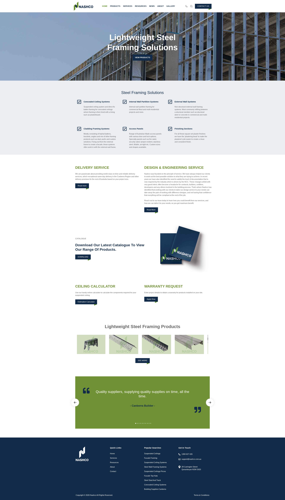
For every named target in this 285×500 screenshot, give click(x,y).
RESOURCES (141, 6)
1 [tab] (135, 423)
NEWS (152, 6)
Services (113, 458)
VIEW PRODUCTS (142, 57)
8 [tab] (147, 423)
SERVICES (127, 6)
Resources (114, 462)
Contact (113, 471)
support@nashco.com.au (191, 459)
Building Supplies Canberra (155, 489)
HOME (104, 6)
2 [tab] (137, 423)
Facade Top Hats (151, 476)
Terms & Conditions (201, 495)
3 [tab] (139, 423)
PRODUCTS (115, 6)
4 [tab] (140, 423)
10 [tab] (151, 423)
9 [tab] (149, 423)
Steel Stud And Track (152, 480)
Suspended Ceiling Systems (155, 462)
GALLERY (170, 6)
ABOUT (160, 6)
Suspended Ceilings (152, 454)
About (112, 467)
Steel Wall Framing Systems (155, 467)
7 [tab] (146, 423)
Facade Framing (150, 458)
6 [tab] (144, 423)
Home (112, 454)
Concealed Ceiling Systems (155, 485)
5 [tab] (142, 423)
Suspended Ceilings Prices (155, 471)
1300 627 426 (187, 454)
